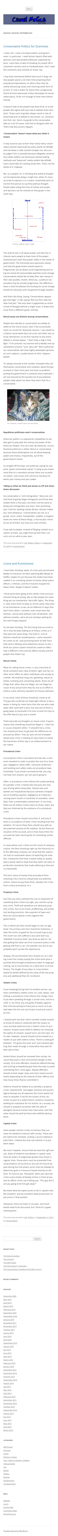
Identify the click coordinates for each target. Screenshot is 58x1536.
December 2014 (9, 1370)
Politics (37, 543)
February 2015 (9, 1363)
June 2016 (7, 1336)
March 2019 (8, 1306)
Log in (5, 1504)
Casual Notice (18, 546)
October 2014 (9, 1376)
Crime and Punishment (18, 563)
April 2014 (7, 1393)
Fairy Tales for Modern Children (16, 1460)
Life (25, 543)
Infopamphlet (9, 1464)
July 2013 (7, 1417)
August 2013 (8, 1413)
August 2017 (8, 1333)
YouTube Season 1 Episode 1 (15, 1266)
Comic (6, 1453)
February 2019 (9, 1309)
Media (30, 543)
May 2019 (7, 1299)
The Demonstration (11, 1256)
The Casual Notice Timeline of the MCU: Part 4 (22, 1269)
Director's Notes (10, 1457)
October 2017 (9, 1329)
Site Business (8, 1480)
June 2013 (7, 1420)
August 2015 (8, 1346)
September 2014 (10, 1380)
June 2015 (7, 1353)
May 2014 (7, 1390)
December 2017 (9, 1323)
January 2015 (8, 1366)
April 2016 (7, 1339)
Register (6, 1500)
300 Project (8, 1447)
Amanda (6, 1450)
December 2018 (9, 1313)
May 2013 (7, 1423)
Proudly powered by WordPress (15, 1531)
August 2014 (8, 1383)
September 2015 (10, 1343)
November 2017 (10, 1326)
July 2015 (7, 1350)
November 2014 (10, 1373)
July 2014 (7, 1386)
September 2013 (10, 1410)
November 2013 (10, 1403)
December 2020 (9, 1296)
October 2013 (9, 1407)
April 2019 (7, 1303)
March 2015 (8, 1360)
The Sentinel (8, 1259)
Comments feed (10, 1510)
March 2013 (8, 1430)
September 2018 (10, 1316)
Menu (29, 9)
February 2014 (9, 1396)
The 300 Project (9, 1262)
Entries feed (8, 1507)
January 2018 (8, 1319)
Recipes (6, 1477)
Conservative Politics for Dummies (25, 46)
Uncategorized (9, 1484)
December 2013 (9, 1400)
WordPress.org (9, 1514)
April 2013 (7, 1427)
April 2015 (7, 1356)
